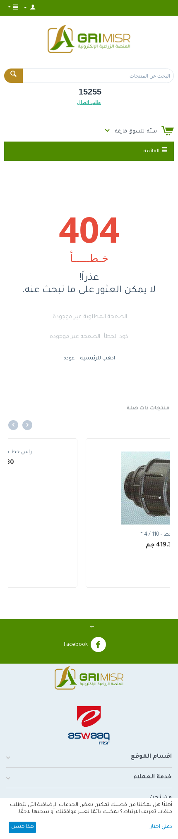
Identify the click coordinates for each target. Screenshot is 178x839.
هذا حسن (22, 827)
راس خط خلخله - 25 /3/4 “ (75, 535)
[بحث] (13, 76)
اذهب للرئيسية (97, 359)
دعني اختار (161, 827)
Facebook (76, 645)
